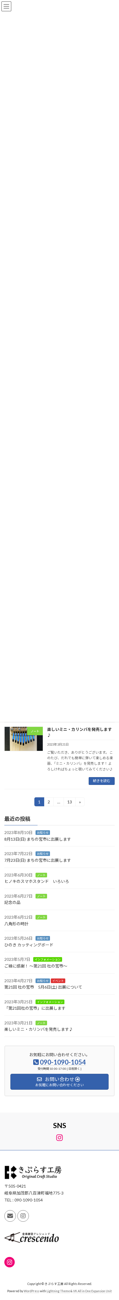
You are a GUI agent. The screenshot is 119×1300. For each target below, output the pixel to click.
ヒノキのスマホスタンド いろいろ (36, 881)
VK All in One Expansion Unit (92, 1291)
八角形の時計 (16, 923)
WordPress (31, 1291)
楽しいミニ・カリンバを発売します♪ (38, 1029)
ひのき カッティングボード (28, 944)
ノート (41, 874)
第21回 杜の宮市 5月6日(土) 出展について (43, 987)
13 (69, 802)
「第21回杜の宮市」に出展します (35, 1008)
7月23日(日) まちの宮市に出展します (37, 860)
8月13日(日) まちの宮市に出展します (37, 839)
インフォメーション (48, 959)
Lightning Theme (58, 1291)
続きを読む (101, 781)
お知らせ (43, 832)
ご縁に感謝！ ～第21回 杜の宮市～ (35, 965)
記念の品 (12, 902)
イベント (58, 980)
